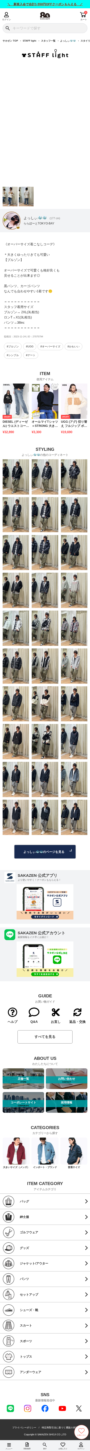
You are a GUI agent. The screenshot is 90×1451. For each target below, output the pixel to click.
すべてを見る (45, 1037)
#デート (30, 355)
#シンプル (13, 355)
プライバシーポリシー (24, 1427)
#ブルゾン (13, 346)
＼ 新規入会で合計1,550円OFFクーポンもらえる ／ (45, 4)
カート (83, 19)
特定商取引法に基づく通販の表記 (60, 1427)
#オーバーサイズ (50, 346)
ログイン (6, 19)
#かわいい (74, 346)
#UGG (29, 346)
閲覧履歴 (27, 1449)
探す (45, 1449)
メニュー (8, 1449)
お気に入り (63, 1449)
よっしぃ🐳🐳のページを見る (43, 851)
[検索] (7, 28)
